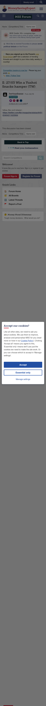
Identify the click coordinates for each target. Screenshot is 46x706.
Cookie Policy (27, 340)
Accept (23, 364)
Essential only (23, 372)
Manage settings (23, 379)
